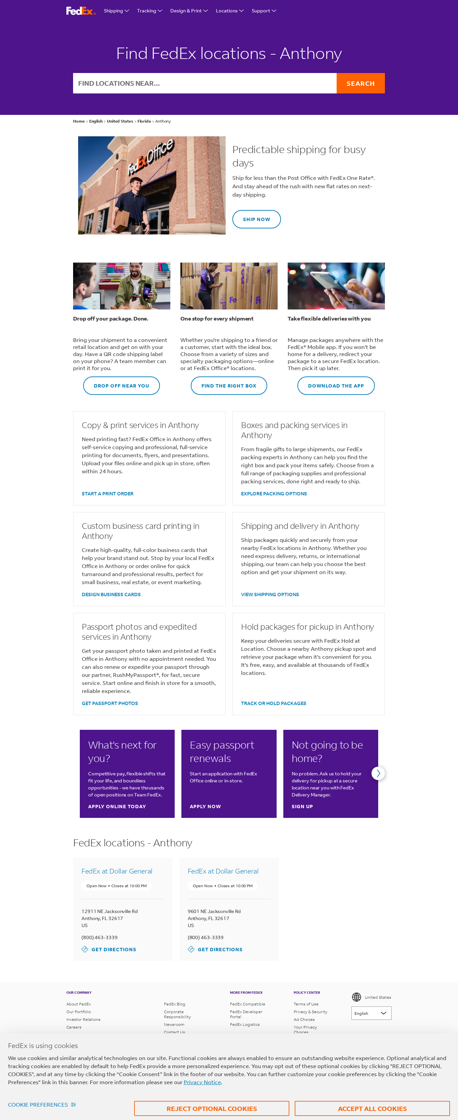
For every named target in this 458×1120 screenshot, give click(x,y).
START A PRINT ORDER (107, 493)
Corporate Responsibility (177, 1014)
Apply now (205, 806)
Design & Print (186, 10)
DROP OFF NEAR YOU (116, 382)
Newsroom (174, 1024)
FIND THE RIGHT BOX (223, 382)
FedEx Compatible (247, 1003)
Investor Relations (83, 1019)
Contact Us (174, 1032)
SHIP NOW (251, 216)
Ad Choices (304, 1019)
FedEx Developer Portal (246, 1014)
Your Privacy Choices (305, 1030)
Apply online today (117, 806)
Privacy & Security (310, 1011)
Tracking (146, 10)
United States (378, 997)
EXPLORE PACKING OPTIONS (274, 493)
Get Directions (108, 949)
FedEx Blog (174, 1003)
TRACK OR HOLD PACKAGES (273, 703)
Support (261, 10)
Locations (227, 10)
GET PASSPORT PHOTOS (110, 703)
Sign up (302, 806)
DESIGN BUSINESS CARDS (111, 594)
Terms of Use (306, 1003)
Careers (73, 1027)
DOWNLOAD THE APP (330, 382)
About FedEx (78, 1003)
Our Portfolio (78, 1011)
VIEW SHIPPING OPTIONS (270, 594)
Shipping (113, 10)
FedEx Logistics (245, 1024)
